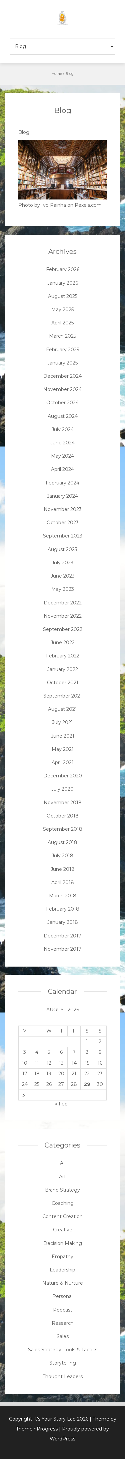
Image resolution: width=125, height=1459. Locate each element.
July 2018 (62, 856)
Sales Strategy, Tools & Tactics (62, 1350)
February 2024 (62, 483)
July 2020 (62, 789)
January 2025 (62, 363)
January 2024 (62, 496)
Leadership (62, 1270)
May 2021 (63, 749)
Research (63, 1323)
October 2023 (63, 523)
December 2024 (62, 376)
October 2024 (62, 403)
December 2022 (63, 603)
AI (62, 1163)
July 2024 (63, 429)
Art (62, 1177)
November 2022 (63, 616)
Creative (62, 1230)
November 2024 (62, 389)
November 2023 (63, 509)
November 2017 (62, 949)
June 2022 (63, 642)
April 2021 (63, 762)
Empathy (62, 1257)
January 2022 (62, 669)
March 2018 (62, 896)
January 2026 (62, 283)
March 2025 (62, 336)
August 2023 (62, 549)
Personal (62, 1296)
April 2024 (62, 469)
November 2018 (63, 803)
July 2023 (62, 563)
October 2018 (63, 816)
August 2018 (62, 842)
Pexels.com (88, 205)
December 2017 (62, 936)
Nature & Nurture (62, 1283)
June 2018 (63, 869)
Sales (63, 1336)
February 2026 (62, 269)
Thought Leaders (63, 1376)
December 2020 (62, 776)
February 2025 (62, 350)
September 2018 (62, 829)
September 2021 (62, 696)
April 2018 (62, 882)
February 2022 (62, 656)
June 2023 (63, 576)
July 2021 (62, 722)
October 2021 (62, 683)
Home (56, 73)
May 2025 (62, 309)
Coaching (63, 1203)
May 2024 (62, 456)
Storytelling (62, 1363)
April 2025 (62, 323)
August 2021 (62, 709)
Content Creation (62, 1216)
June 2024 (62, 443)
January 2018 (62, 922)
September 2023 (62, 536)
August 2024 (63, 416)
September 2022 (62, 629)
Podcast (62, 1310)
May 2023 (62, 589)
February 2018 (62, 909)
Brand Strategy (62, 1190)
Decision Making (62, 1243)
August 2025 (62, 296)
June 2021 (62, 736)
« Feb (61, 1104)
